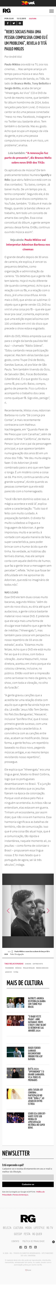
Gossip (18, 1234)
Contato (15, 1241)
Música (18, 968)
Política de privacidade (34, 1241)
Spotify (8, 972)
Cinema (28, 964)
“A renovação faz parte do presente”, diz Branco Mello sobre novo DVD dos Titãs (28, 157)
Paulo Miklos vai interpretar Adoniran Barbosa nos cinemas (28, 244)
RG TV (50, 1227)
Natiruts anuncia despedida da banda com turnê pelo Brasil (37, 1002)
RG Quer (37, 1234)
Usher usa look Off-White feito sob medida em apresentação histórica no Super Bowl (37, 1120)
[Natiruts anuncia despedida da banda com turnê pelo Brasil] (15, 1007)
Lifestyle (39, 1227)
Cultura (32, 18)
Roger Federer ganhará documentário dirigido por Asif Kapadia (35, 1054)
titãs (15, 972)
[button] (48, 911)
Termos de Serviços (20, 1195)
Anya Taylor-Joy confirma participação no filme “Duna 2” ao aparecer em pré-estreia (36, 1097)
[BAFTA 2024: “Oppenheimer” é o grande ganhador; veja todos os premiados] (15, 1077)
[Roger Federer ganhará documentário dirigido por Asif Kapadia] (15, 1056)
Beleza (7, 1227)
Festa (27, 1234)
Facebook (9, 968)
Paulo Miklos (29, 968)
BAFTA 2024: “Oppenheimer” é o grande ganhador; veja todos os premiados (36, 1075)
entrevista (38, 964)
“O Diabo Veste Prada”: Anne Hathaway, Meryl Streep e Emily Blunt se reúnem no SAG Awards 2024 (37, 1023)
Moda (28, 1227)
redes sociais (42, 968)
